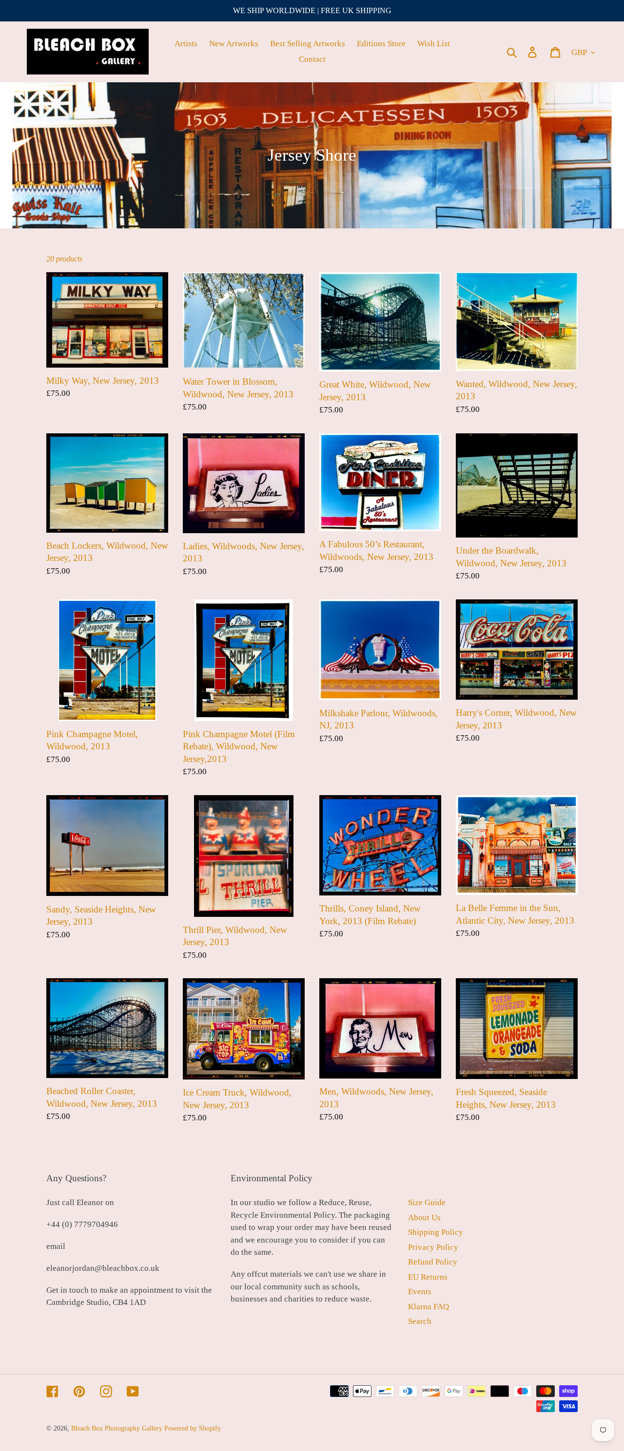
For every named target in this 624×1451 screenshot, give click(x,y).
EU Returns (428, 1277)
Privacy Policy (433, 1247)
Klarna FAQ (428, 1306)
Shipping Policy (435, 1232)
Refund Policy (432, 1261)
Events (419, 1291)
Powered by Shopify (192, 1428)
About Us (424, 1217)
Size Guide (427, 1202)
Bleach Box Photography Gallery (116, 1428)
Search (419, 1321)
